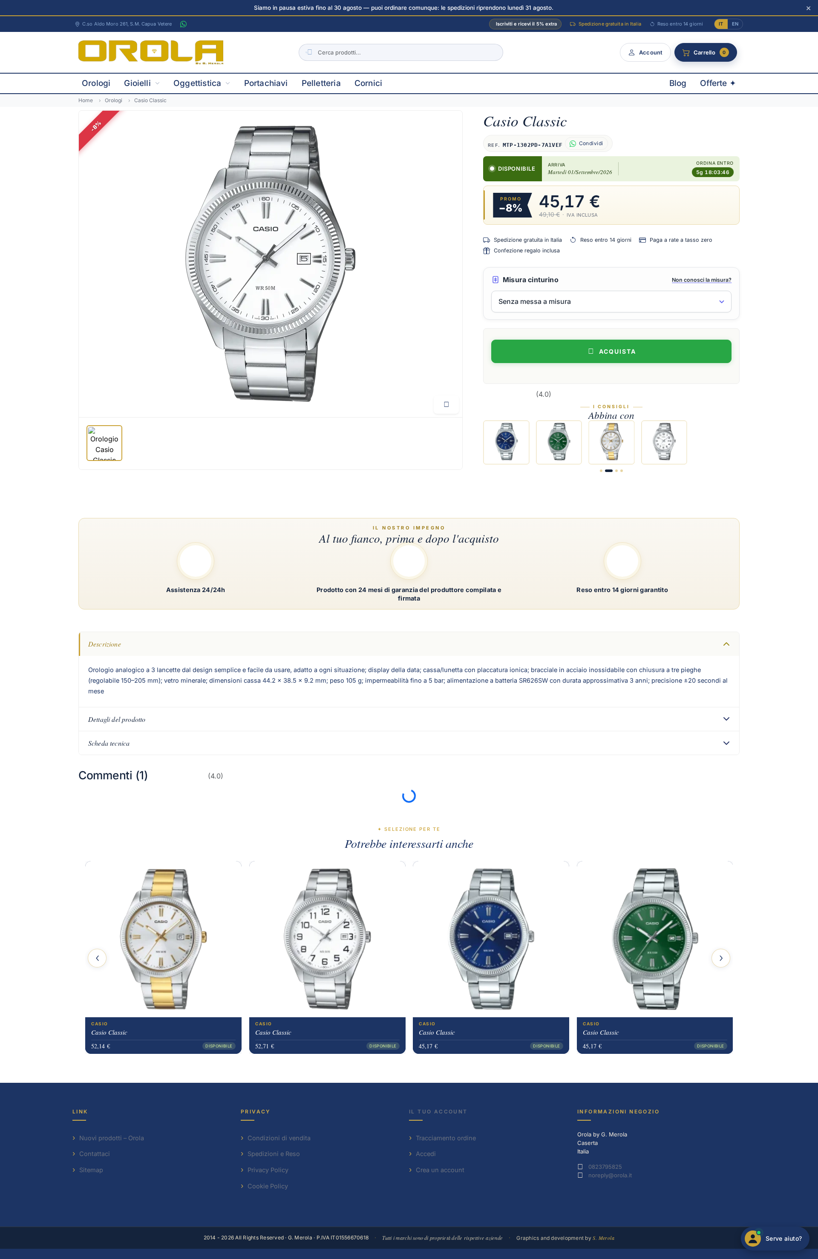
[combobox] (401, 52)
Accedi (426, 1153)
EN (735, 24)
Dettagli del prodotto (116, 719)
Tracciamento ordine (446, 1138)
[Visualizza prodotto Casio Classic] (163, 939)
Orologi (96, 83)
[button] (601, 470)
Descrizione (104, 643)
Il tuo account (438, 1111)
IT (721, 24)
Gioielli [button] (137, 83)
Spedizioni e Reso (274, 1153)
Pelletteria (321, 83)
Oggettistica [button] (197, 83)
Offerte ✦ (718, 83)
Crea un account (440, 1169)
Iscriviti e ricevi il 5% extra (526, 24)
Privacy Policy (268, 1169)
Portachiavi (266, 83)
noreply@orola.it (610, 1175)
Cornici (368, 83)
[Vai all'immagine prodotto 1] (104, 443)
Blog (678, 83)
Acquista (617, 351)
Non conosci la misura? (702, 280)
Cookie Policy (268, 1186)
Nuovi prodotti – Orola (111, 1138)
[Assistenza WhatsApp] (183, 24)
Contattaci (94, 1153)
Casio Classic (109, 1032)
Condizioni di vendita (279, 1138)
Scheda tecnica (109, 742)
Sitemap (91, 1169)
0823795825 (605, 1166)
